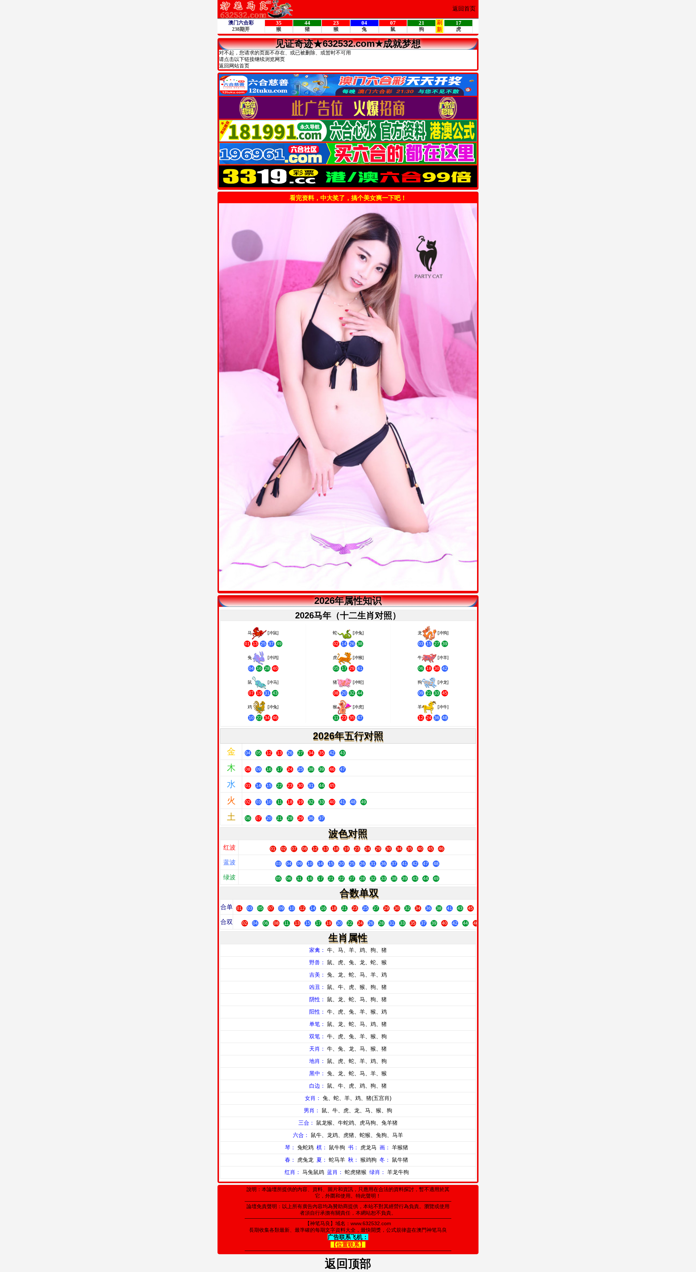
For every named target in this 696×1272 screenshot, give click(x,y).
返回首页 (464, 8)
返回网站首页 (234, 66)
